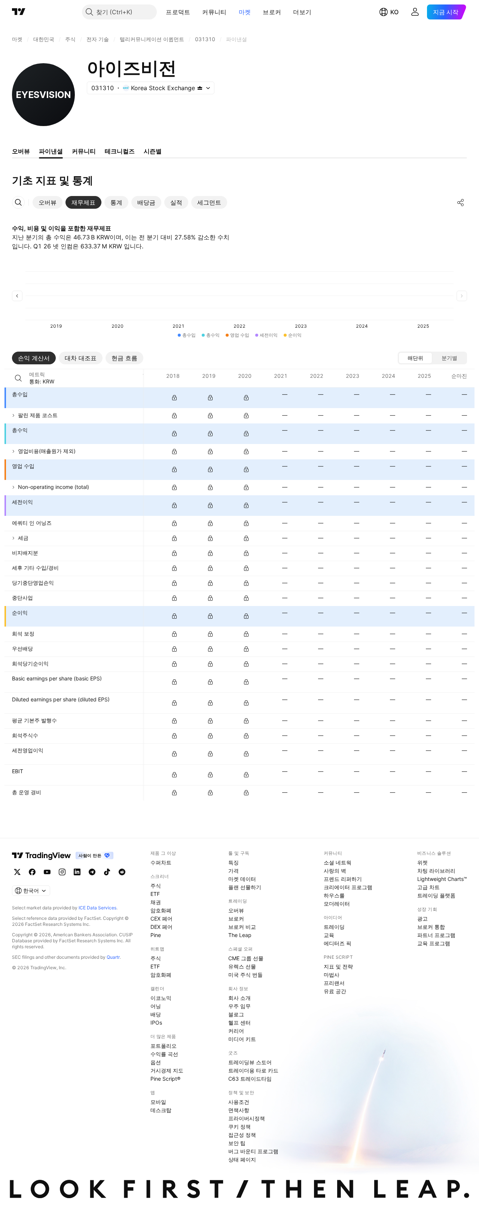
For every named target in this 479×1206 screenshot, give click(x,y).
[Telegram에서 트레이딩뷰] (92, 872)
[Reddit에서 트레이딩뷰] (122, 872)
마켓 (245, 12)
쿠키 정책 (239, 1126)
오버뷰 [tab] (21, 151)
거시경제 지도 (166, 1070)
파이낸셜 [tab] (51, 151)
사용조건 (238, 1102)
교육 (329, 935)
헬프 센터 (239, 1022)
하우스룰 (334, 895)
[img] (199, 88)
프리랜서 (334, 983)
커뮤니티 (214, 12)
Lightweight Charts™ (442, 879)
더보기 (302, 12)
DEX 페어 (161, 927)
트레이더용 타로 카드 (253, 1070)
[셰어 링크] (460, 202)
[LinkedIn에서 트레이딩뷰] (77, 872)
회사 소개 (239, 998)
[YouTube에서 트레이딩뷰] (47, 872)
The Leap (239, 935)
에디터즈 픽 (337, 943)
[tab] (47, 202)
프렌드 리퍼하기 (343, 879)
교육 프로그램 (433, 943)
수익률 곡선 (164, 1054)
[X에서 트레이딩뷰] (17, 872)
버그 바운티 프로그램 (253, 1151)
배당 (155, 1014)
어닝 (155, 1006)
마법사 (331, 974)
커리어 (236, 1031)
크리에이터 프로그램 (348, 887)
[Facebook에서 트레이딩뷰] (32, 872)
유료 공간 (335, 991)
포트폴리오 (163, 1046)
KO (394, 12)
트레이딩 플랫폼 (436, 895)
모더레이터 (337, 903)
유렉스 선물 (242, 966)
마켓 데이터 (242, 879)
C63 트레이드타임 (250, 1078)
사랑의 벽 (335, 870)
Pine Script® (165, 1078)
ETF (155, 894)
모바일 (158, 1102)
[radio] (415, 358)
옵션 (155, 1062)
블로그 (236, 1014)
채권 (155, 902)
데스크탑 (160, 1110)
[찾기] (18, 378)
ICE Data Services (97, 907)
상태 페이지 (242, 1159)
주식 (155, 885)
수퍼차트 (160, 862)
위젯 (422, 862)
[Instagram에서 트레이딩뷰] (62, 872)
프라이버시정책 (246, 1118)
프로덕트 (178, 12)
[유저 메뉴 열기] (415, 11)
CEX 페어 (161, 918)
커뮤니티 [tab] (84, 151)
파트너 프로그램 (436, 935)
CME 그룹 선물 (245, 958)
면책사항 (238, 1110)
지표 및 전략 (338, 966)
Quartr (113, 957)
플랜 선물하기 (244, 887)
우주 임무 (239, 1006)
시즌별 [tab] (153, 151)
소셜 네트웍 (337, 862)
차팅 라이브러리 (436, 870)
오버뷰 (236, 910)
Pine (155, 935)
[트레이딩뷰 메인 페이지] (18, 12)
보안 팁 (236, 1143)
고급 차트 (428, 887)
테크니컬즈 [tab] (120, 151)
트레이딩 (334, 927)
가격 (233, 870)
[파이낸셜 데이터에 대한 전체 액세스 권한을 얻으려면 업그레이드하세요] (174, 397)
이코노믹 (160, 998)
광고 (422, 918)
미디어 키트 (242, 1039)
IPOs (156, 1022)
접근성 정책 (242, 1135)
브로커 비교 (242, 927)
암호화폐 (160, 910)
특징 (233, 862)
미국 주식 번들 (245, 974)
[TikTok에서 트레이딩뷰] (107, 872)
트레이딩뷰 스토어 (250, 1062)
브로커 (272, 12)
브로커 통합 (431, 927)
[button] (195, 11)
